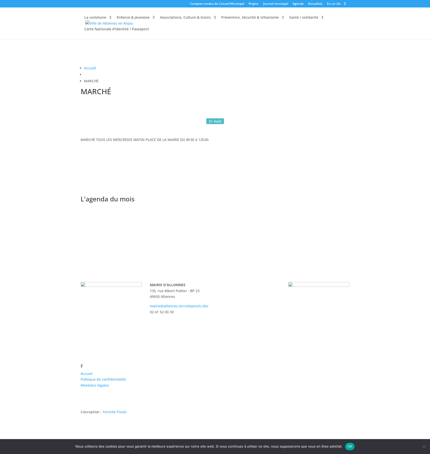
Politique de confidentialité (103, 379)
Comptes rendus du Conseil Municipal (217, 4)
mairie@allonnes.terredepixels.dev (179, 306)
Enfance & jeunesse (133, 18)
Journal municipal (275, 4)
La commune (95, 18)
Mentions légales (95, 385)
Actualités (315, 4)
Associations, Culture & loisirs (185, 18)
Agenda (298, 4)
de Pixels (115, 411)
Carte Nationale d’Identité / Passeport (116, 29)
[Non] (423, 446)
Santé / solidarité (303, 18)
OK (350, 446)
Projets (254, 4)
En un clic (334, 4)
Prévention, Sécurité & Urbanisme (250, 18)
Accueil (90, 68)
